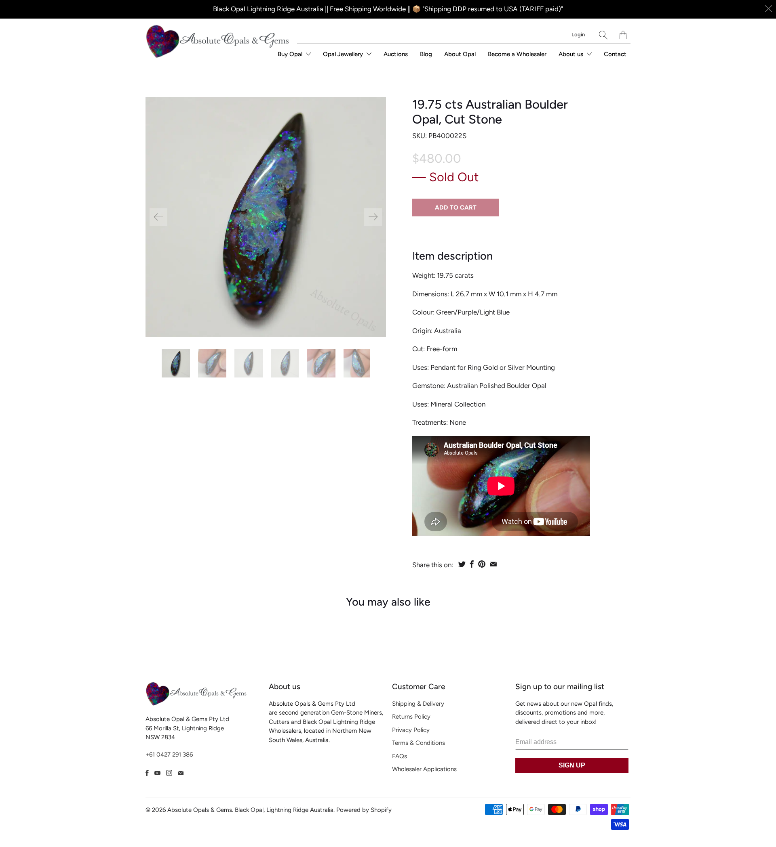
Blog (426, 54)
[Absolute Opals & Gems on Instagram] (169, 773)
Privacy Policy (411, 730)
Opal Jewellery (344, 54)
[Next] (373, 217)
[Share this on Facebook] (472, 564)
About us (572, 54)
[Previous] (158, 217)
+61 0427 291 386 (169, 754)
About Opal (460, 54)
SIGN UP (572, 765)
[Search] (603, 35)
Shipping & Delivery (418, 703)
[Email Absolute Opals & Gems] (180, 773)
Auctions (396, 54)
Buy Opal (291, 54)
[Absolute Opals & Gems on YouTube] (157, 773)
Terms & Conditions (418, 742)
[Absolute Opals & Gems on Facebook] (147, 773)
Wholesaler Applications (424, 769)
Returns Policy (411, 716)
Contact (615, 54)
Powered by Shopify (364, 809)
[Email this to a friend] (493, 564)
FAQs (399, 756)
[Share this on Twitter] (462, 564)
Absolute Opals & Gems (199, 809)
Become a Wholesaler (517, 54)
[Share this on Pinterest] (482, 564)
